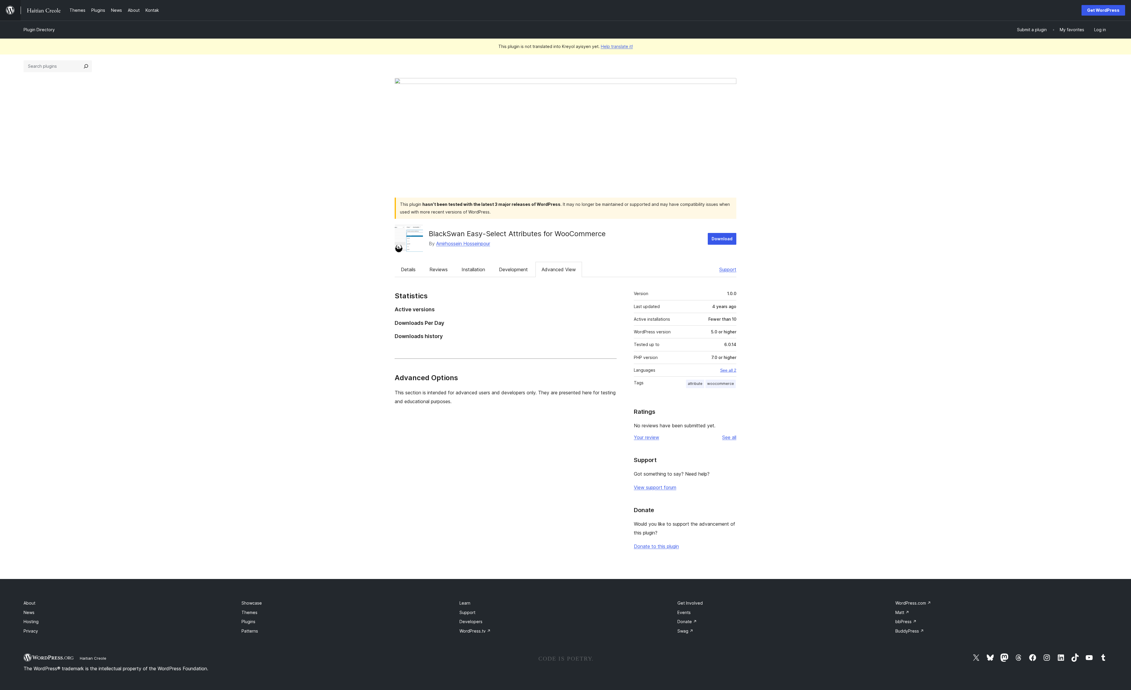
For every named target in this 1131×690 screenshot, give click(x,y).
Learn (464, 602)
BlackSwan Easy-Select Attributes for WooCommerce (517, 233)
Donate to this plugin (656, 546)
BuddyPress (909, 630)
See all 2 (728, 370)
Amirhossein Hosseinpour (463, 243)
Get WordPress (1103, 10)
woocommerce (720, 383)
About (29, 602)
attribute (695, 383)
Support (727, 269)
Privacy (31, 630)
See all (729, 437)
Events (684, 612)
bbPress (906, 621)
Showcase (252, 602)
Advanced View (559, 269)
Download (722, 238)
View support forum (655, 487)
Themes (249, 612)
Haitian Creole (93, 658)
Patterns (250, 630)
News (29, 612)
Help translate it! (617, 46)
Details (408, 269)
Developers (470, 621)
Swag (685, 630)
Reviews (438, 269)
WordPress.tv (475, 630)
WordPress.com (913, 602)
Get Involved (690, 602)
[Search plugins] (86, 66)
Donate (687, 621)
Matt (902, 612)
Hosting (31, 621)
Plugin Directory (39, 29)
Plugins (248, 621)
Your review (646, 437)
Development (513, 269)
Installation (473, 269)
